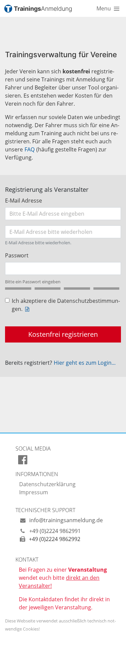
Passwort (17, 255)
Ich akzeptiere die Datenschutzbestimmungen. (66, 305)
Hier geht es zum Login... (85, 362)
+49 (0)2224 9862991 (54, 531)
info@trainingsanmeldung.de (65, 520)
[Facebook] (22, 461)
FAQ (30, 149)
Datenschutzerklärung (47, 484)
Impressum (33, 492)
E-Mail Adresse (23, 200)
